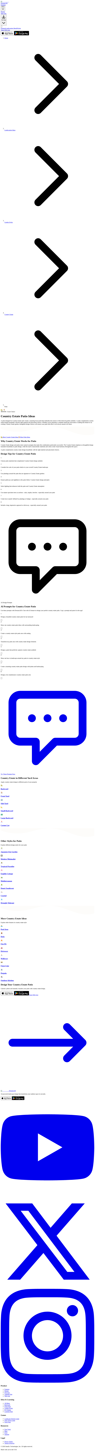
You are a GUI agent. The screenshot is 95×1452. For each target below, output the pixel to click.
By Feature (7, 1410)
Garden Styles (8, 222)
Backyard (7, 1405)
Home (6, 38)
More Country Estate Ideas (9, 437)
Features (3, 5)
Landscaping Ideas (11, 28)
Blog (5, 1431)
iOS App (7, 1392)
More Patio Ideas (24, 437)
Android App (8, 1394)
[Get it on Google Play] (21, 35)
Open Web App (5, 30)
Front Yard (7, 1406)
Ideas (2, 6)
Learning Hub (8, 1411)
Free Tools (7, 1429)
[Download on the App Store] (7, 35)
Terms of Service (9, 1443)
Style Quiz (7, 1422)
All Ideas (7, 1403)
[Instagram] (47, 1382)
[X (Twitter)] (47, 1288)
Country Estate (8, 314)
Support (6, 1434)
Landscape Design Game (11, 1419)
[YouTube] (47, 1194)
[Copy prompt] (1, 620)
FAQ (5, 1433)
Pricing (3, 12)
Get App (3, 20)
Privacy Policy (8, 1441)
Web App (3, 13)
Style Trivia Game (9, 1420)
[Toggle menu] (1, 27)
